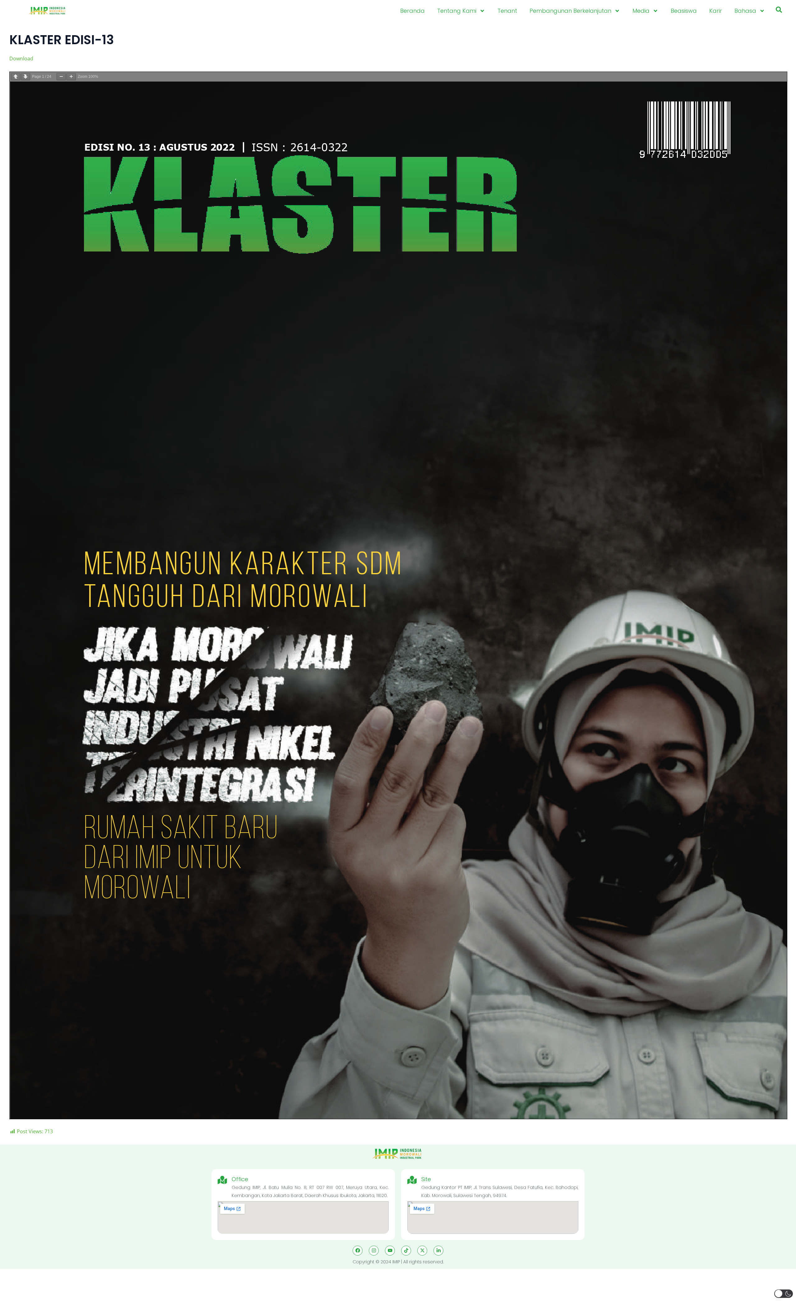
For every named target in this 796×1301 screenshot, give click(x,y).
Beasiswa (684, 11)
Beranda (412, 11)
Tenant (507, 11)
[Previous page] (15, 76)
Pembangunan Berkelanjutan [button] (570, 11)
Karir (715, 11)
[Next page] (25, 76)
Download (21, 58)
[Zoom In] (71, 76)
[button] (779, 11)
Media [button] (641, 11)
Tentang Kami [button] (456, 11)
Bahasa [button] (745, 11)
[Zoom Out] (61, 76)
